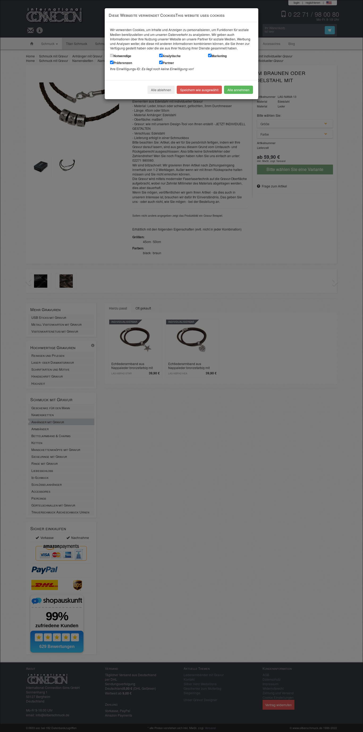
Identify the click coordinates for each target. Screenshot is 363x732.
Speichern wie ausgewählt (199, 89)
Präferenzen (122, 62)
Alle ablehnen (161, 89)
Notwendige (122, 55)
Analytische (172, 55)
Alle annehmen (238, 89)
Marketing (219, 55)
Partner (168, 62)
